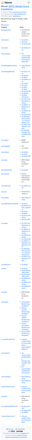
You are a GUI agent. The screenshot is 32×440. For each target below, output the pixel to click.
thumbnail (5, 54)
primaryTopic (8, 416)
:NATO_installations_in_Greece (26, 126)
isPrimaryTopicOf (8, 386)
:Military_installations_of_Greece (25, 107)
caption (5, 140)
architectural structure (19, 12)
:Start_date (25, 219)
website (5, 197)
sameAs (4, 302)
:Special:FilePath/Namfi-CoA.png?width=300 (25, 57)
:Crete (24, 42)
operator (5, 174)
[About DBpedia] (6, 2)
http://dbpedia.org (19, 14)
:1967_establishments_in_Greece (26, 101)
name (4, 160)
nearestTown (6, 170)
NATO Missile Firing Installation (15, 7)
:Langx (24, 211)
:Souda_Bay (26, 44)
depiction (5, 353)
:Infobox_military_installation (26, 207)
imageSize (5, 146)
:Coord (24, 203)
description (6, 30)
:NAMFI (24, 412)
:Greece (24, 40)
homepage (6, 376)
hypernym (5, 264)
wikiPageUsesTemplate (9, 203)
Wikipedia (24, 433)
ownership (6, 186)
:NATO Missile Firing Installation (25, 304)
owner (4, 48)
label (4, 292)
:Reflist (24, 213)
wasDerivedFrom (8, 339)
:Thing (24, 268)
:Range (24, 264)
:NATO (24, 77)
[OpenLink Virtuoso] (10, 429)
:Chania (24, 83)
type (4, 191)
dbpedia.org (16, 16)
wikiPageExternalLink (9, 65)
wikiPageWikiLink (8, 71)
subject (4, 223)
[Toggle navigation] (28, 2)
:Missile (24, 93)
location (5, 40)
